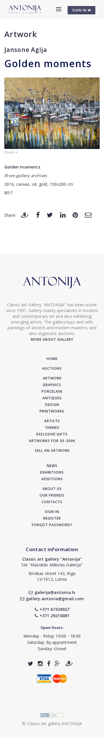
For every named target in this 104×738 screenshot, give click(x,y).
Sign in (52, 511)
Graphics (52, 384)
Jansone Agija (25, 50)
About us (52, 488)
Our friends (52, 495)
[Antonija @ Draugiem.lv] (69, 663)
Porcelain (52, 391)
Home (52, 358)
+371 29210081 (55, 615)
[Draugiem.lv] (24, 215)
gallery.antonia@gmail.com (55, 598)
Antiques (52, 398)
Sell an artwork (52, 450)
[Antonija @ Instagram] (40, 663)
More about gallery (52, 339)
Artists (52, 421)
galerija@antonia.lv (55, 592)
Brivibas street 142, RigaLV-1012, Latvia (52, 576)
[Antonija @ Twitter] (30, 663)
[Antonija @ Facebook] (48, 663)
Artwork (20, 34)
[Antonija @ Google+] (57, 663)
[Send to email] (88, 215)
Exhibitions (52, 472)
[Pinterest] (75, 215)
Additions (52, 478)
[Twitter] (50, 215)
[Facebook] (38, 215)
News (52, 465)
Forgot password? (52, 524)
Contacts (52, 501)
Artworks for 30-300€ (52, 440)
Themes (52, 427)
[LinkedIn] (63, 215)
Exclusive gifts (52, 434)
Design (52, 404)
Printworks (52, 411)
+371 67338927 (55, 609)
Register (52, 518)
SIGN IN (80, 10)
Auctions (52, 368)
